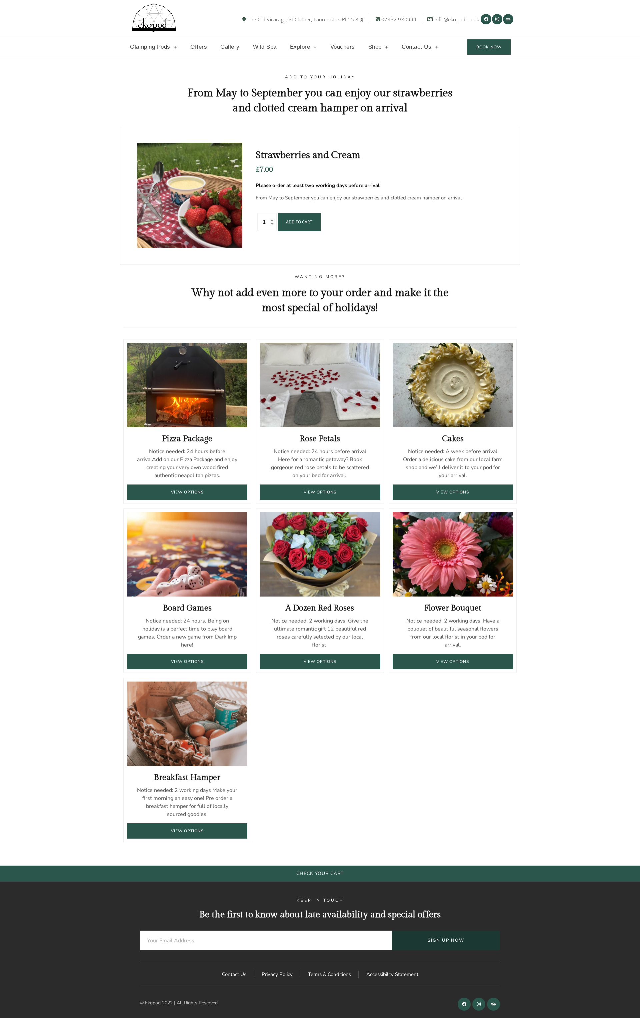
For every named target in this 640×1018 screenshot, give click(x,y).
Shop (375, 47)
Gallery (230, 47)
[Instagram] (497, 19)
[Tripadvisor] (508, 19)
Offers (198, 47)
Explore (300, 47)
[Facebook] (486, 19)
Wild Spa (265, 47)
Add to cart (299, 222)
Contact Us (416, 47)
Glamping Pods (150, 47)
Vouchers (342, 47)
